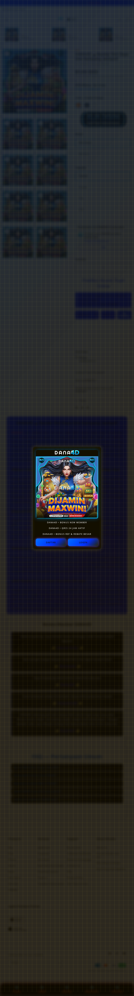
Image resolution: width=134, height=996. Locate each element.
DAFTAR (51, 542)
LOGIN (83, 542)
